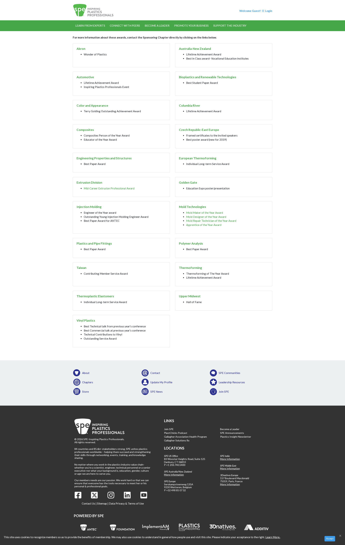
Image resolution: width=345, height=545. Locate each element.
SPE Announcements (232, 432)
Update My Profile (161, 382)
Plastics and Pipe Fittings (94, 243)
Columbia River (189, 105)
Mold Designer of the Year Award (206, 216)
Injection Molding (89, 207)
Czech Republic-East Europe (199, 130)
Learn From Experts (90, 25)
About (85, 372)
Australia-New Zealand (195, 49)
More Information (174, 474)
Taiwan (81, 268)
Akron (81, 49)
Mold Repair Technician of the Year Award (211, 220)
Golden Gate (188, 182)
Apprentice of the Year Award (203, 224)
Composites (85, 130)
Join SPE (224, 391)
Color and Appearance (92, 105)
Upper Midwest (190, 296)
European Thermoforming (197, 158)
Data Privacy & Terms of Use (126, 503)
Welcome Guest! (250, 10)
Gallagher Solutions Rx (176, 440)
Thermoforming (190, 268)
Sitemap (102, 503)
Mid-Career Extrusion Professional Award (109, 188)
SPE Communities (229, 372)
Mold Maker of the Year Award (204, 212)
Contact (155, 372)
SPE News (156, 391)
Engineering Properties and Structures (104, 158)
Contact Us (88, 503)
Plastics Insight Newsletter (235, 436)
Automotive (85, 77)
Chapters (87, 382)
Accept (330, 538)
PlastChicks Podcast (175, 432)
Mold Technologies (192, 207)
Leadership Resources (232, 382)
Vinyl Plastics (86, 320)
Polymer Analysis (191, 243)
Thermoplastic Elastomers (95, 296)
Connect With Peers (125, 25)
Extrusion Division (89, 182)
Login (268, 10)
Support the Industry (229, 25)
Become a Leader (157, 25)
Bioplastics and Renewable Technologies (207, 77)
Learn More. (272, 537)
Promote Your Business (191, 25)
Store (85, 391)
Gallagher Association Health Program (185, 436)
